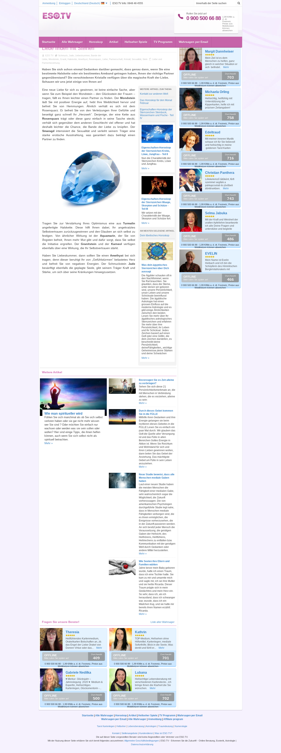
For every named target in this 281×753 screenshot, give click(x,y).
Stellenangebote (130, 733)
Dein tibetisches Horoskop (154, 235)
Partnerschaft (116, 59)
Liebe (105, 59)
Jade (71, 55)
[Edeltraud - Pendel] (191, 139)
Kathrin (140, 632)
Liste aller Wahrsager (162, 622)
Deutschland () (87, 3)
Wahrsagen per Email (193, 42)
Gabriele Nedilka (78, 672)
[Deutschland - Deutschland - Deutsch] (57, 18)
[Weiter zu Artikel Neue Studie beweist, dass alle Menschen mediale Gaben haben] (122, 487)
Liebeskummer (82, 55)
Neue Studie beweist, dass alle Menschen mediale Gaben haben (156, 477)
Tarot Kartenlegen (106, 726)
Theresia (72, 632)
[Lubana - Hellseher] (120, 679)
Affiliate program (173, 719)
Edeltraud (212, 132)
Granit (63, 59)
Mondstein (54, 59)
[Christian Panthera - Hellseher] (191, 180)
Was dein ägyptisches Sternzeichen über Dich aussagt (155, 268)
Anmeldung (48, 3)
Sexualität (136, 59)
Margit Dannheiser (219, 51)
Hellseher (121, 726)
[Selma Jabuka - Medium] (191, 220)
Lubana (141, 672)
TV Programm (163, 42)
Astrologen (151, 726)
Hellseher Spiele (136, 42)
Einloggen (65, 3)
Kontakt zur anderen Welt (154, 93)
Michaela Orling (217, 92)
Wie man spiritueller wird (63, 413)
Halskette (72, 59)
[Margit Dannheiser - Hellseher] (191, 58)
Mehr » (145, 168)
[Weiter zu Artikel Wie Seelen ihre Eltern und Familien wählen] (122, 574)
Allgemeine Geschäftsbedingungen (141, 740)
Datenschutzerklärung (142, 744)
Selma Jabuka (216, 213)
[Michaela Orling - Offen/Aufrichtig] (191, 99)
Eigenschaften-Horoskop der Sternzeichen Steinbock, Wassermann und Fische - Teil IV (157, 114)
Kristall (127, 59)
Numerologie (181, 726)
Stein (145, 59)
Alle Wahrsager (72, 42)
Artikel (113, 42)
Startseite (48, 42)
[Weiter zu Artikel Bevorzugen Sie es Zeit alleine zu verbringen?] (122, 393)
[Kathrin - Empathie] (120, 639)
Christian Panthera (219, 172)
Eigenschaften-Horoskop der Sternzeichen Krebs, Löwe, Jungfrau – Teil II (156, 151)
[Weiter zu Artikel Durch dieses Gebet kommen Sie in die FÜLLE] (122, 423)
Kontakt (116, 733)
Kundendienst (146, 733)
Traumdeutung (165, 726)
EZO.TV (49, 55)
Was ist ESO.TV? (163, 733)
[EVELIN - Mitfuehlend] (191, 260)
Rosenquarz (95, 59)
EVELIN (211, 253)
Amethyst (83, 59)
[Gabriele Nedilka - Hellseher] (51, 679)
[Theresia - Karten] (51, 639)
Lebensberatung (136, 726)
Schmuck (63, 55)
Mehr (99, 647)
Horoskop (96, 42)
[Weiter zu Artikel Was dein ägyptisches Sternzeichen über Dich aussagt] (157, 259)
